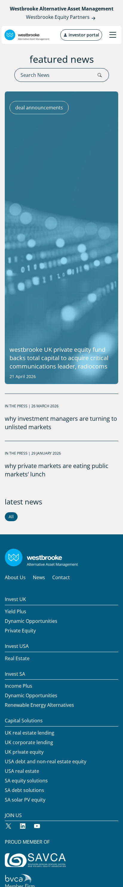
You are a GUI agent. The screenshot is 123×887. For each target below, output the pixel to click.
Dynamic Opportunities (31, 621)
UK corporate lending (29, 742)
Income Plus (18, 686)
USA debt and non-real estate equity (45, 761)
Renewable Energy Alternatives (39, 705)
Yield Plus (15, 611)
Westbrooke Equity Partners (58, 17)
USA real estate (22, 771)
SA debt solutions (24, 790)
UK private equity (24, 752)
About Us (15, 577)
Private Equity (20, 630)
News (39, 577)
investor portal (83, 35)
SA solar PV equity (25, 799)
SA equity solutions (26, 780)
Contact (61, 577)
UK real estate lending (29, 733)
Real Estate (17, 658)
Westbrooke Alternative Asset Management (61, 8)
